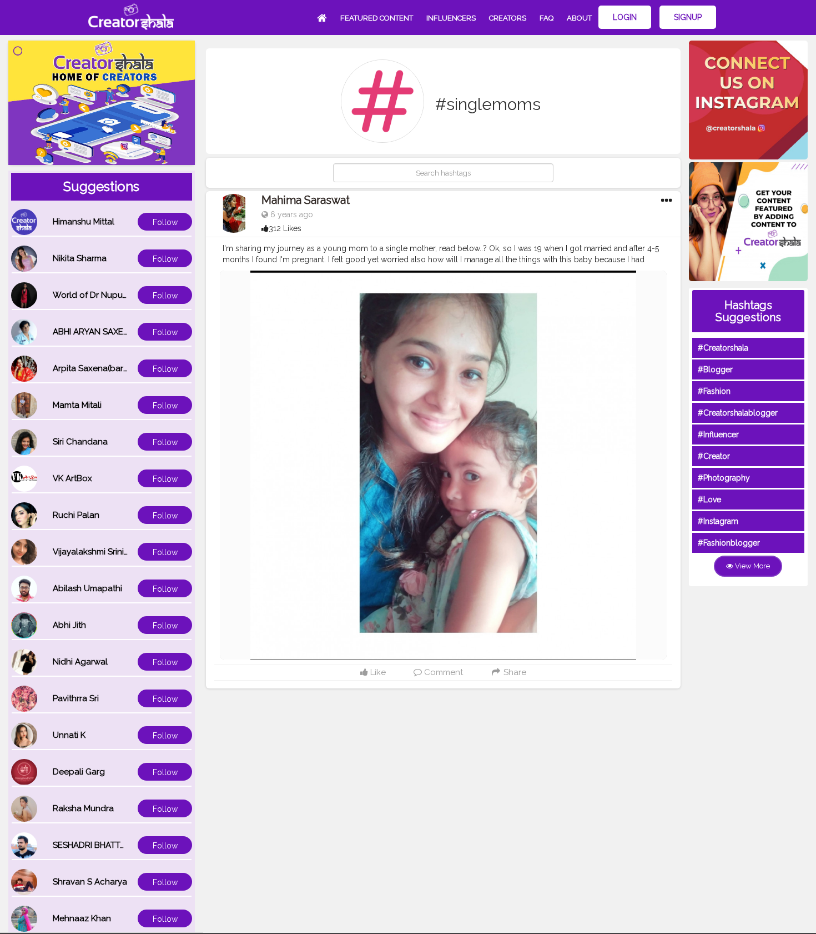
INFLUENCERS (451, 18)
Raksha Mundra (83, 808)
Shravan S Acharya (90, 882)
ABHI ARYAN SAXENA (94, 332)
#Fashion (714, 391)
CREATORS (507, 18)
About (579, 18)
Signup (688, 17)
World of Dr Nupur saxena (104, 295)
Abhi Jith (69, 625)
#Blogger (715, 369)
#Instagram (718, 521)
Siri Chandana (80, 442)
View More (751, 566)
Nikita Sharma (80, 258)
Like (377, 672)
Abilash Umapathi (87, 588)
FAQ (546, 18)
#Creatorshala (723, 347)
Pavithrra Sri (76, 698)
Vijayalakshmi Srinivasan (100, 552)
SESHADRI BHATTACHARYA (105, 845)
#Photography (724, 477)
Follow (165, 222)
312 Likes (285, 228)
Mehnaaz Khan (82, 918)
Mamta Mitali (77, 405)
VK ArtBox (72, 478)
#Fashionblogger (729, 542)
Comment (442, 672)
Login (625, 17)
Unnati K (69, 735)
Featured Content (376, 18)
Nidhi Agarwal (80, 662)
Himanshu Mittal (83, 222)
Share (513, 672)
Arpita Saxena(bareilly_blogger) (115, 368)
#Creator (714, 456)
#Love (709, 499)
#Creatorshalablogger (738, 412)
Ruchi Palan (76, 515)
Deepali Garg (79, 772)
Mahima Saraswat (305, 200)
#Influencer (718, 434)
